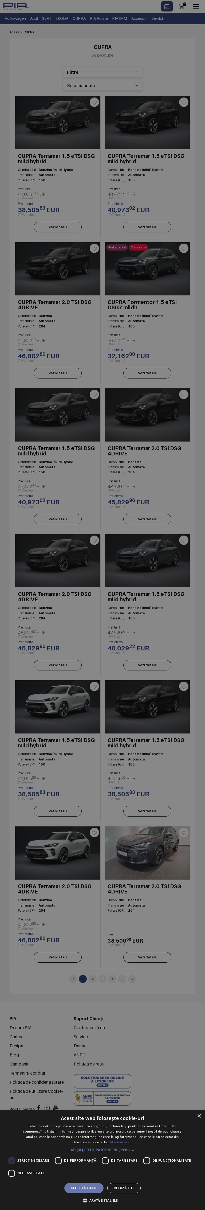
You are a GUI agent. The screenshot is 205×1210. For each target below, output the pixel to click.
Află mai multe (121, 1142)
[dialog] (102, 1160)
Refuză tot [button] (124, 1188)
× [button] (199, 1116)
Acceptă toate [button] (83, 1188)
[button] (102, 1150)
